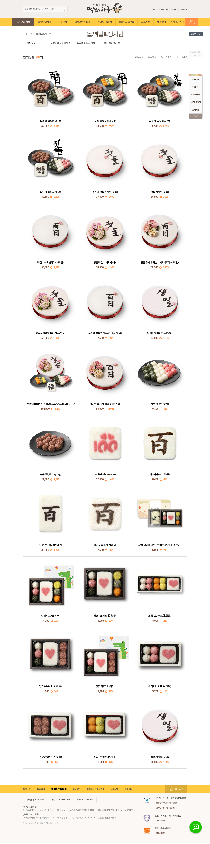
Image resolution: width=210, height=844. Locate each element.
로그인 (155, 9)
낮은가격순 (166, 57)
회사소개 (27, 789)
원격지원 (195, 109)
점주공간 (179, 789)
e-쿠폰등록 (195, 94)
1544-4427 (39, 799)
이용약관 (77, 789)
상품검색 (195, 79)
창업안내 (41, 789)
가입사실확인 (161, 820)
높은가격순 (181, 57)
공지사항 (114, 789)
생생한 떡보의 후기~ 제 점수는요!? (39, 9)
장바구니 (174, 9)
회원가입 (164, 9)
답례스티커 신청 (82, 21)
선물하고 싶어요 (126, 21)
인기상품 (31, 43)
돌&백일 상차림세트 (60, 43)
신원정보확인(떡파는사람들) (166, 803)
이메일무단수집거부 (95, 789)
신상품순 (139, 57)
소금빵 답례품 (44, 21)
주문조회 (183, 9)
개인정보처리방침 (59, 789)
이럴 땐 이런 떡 (104, 21)
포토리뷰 (145, 21)
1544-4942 (65, 799)
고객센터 (128, 789)
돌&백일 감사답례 (86, 43)
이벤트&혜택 (177, 21)
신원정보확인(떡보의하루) (165, 808)
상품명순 (152, 57)
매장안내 (195, 87)
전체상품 (25, 21)
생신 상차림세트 (112, 43)
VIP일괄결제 (196, 102)
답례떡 (63, 21)
